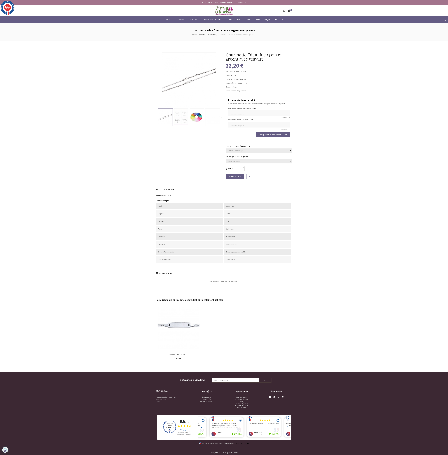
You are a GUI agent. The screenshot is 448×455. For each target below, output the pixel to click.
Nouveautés (206, 399)
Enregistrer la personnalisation (273, 134)
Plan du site (241, 407)
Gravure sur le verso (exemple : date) (241, 120)
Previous (157, 117)
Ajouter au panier (235, 177)
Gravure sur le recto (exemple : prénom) (242, 108)
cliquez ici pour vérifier (242, 443)
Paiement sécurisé (241, 403)
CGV (241, 401)
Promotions (206, 397)
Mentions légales (241, 405)
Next (221, 117)
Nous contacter (241, 397)
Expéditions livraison (241, 399)
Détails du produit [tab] (166, 189)
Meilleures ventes (206, 401)
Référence (160, 196)
